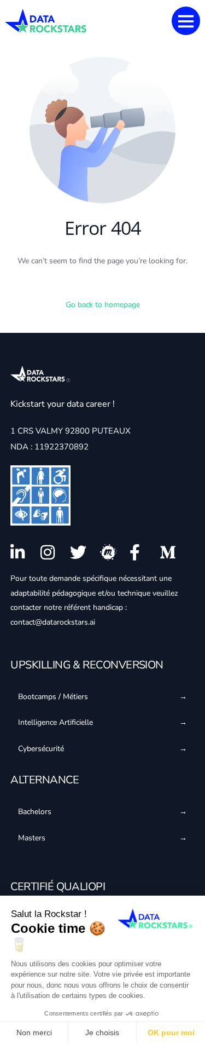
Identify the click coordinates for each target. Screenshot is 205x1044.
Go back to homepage (103, 304)
